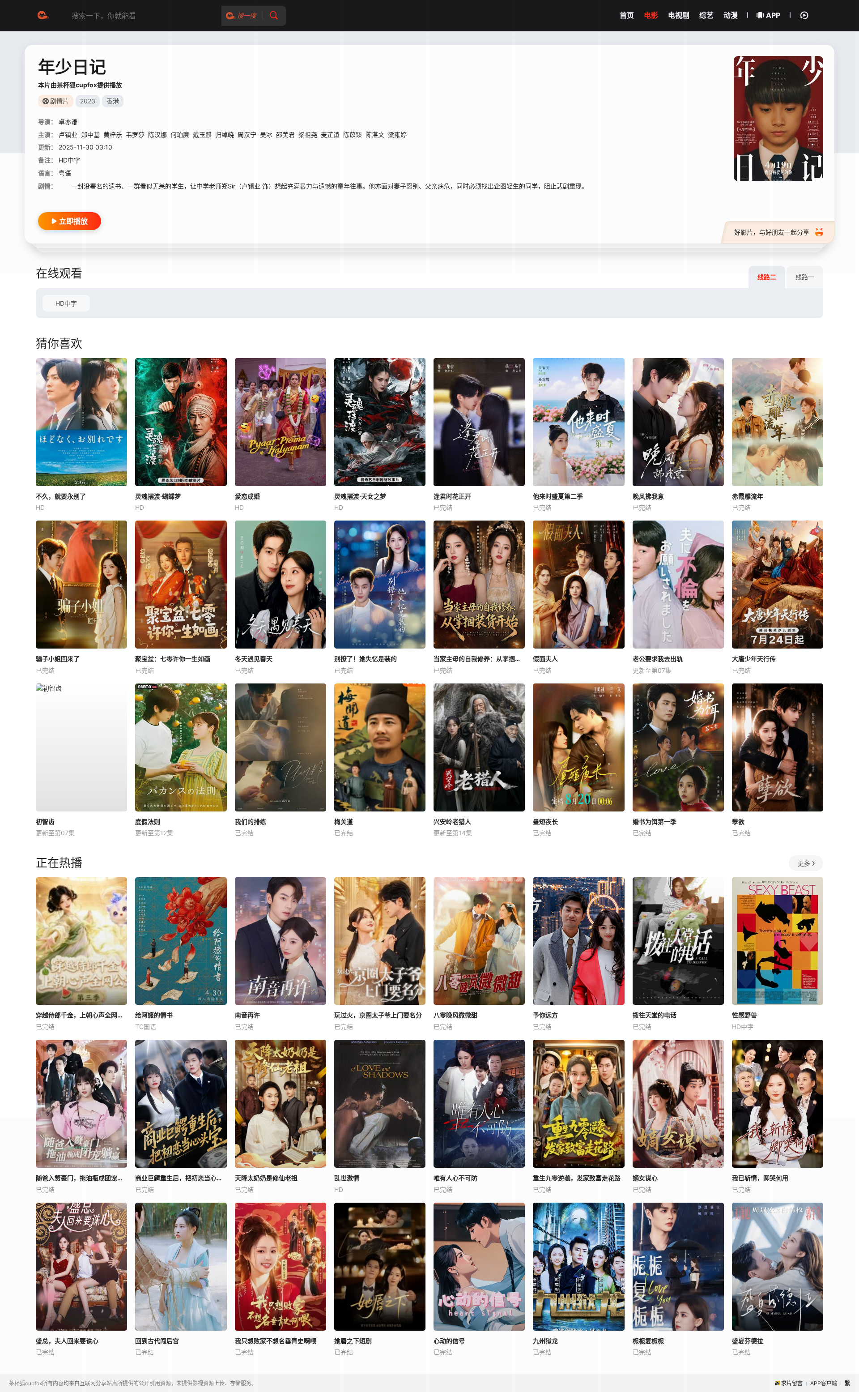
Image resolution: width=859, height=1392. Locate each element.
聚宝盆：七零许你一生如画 (172, 658)
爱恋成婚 (247, 496)
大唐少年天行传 (754, 658)
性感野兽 (744, 1015)
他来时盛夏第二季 (558, 496)
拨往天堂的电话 (654, 1015)
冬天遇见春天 (253, 658)
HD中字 (66, 303)
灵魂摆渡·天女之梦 (360, 496)
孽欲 (738, 821)
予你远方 (545, 1015)
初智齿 (45, 821)
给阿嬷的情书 (154, 1015)
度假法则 (147, 821)
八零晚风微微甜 (455, 1015)
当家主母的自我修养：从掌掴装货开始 (479, 658)
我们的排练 (250, 821)
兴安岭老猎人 (452, 821)
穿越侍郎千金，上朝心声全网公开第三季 (81, 1015)
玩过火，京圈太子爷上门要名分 (378, 1015)
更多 (804, 863)
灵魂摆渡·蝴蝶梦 (158, 496)
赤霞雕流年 (747, 496)
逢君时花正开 (452, 496)
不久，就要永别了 (61, 496)
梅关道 (343, 821)
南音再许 (247, 1015)
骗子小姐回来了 (58, 658)
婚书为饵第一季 (654, 821)
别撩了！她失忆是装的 (365, 658)
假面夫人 (545, 658)
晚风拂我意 (648, 496)
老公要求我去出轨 (658, 658)
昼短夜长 (545, 821)
